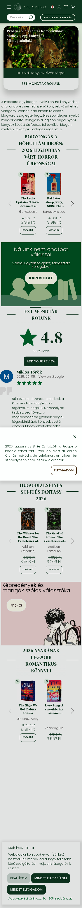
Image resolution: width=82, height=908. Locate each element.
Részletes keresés (58, 17)
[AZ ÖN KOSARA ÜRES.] (73, 7)
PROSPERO (35, 7)
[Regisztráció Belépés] (59, 7)
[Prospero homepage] (17, 6)
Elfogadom (64, 470)
